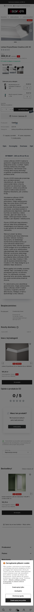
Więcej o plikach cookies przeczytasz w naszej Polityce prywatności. (14, 581)
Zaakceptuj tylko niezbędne (18, 589)
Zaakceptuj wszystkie (18, 600)
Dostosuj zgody (18, 596)
